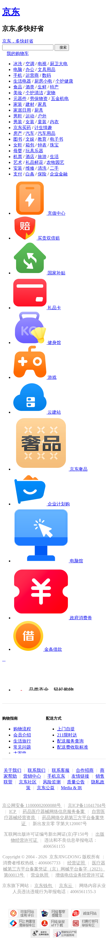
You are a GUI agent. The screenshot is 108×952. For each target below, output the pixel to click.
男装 (17, 121)
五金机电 (60, 98)
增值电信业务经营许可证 (79, 875)
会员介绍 (22, 735)
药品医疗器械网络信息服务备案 (54, 811)
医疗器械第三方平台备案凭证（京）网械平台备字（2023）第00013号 (54, 869)
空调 (29, 63)
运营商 (32, 75)
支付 (17, 174)
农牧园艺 (55, 162)
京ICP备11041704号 (87, 805)
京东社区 (28, 782)
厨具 (38, 110)
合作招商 (85, 770)
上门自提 (66, 729)
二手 (54, 168)
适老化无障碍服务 (40, 933)
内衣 (54, 121)
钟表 (42, 145)
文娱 (29, 139)
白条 (29, 174)
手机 (17, 75)
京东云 (66, 885)
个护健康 (64, 81)
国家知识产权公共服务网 (65, 933)
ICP (13, 811)
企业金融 (59, 174)
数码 (46, 75)
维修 (29, 168)
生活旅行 (22, 741)
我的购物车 (18, 53)
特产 (54, 87)
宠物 (51, 92)
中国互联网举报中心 (23, 923)
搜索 (62, 47)
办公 (29, 69)
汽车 (29, 133)
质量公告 (76, 782)
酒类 (29, 87)
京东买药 (22, 127)
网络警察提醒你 (54, 913)
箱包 (29, 145)
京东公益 (46, 787)
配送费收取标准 (72, 747)
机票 (17, 156)
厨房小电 (43, 81)
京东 (11, 12)
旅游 (42, 156)
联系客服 (61, 770)
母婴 (17, 150)
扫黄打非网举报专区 (85, 923)
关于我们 (12, 770)
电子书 (56, 139)
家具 (42, 104)
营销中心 (32, 776)
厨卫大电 (59, 63)
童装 (42, 121)
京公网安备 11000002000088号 (32, 805)
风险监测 (52, 782)
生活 (54, 156)
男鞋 (17, 116)
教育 (42, 139)
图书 (17, 139)
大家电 (20, 753)
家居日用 (22, 110)
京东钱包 (43, 885)
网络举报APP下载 (54, 923)
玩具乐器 (34, 150)
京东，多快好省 (17, 41)
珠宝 (54, 145)
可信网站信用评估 (23, 913)
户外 (42, 116)
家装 (17, 104)
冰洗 (17, 63)
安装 (17, 168)
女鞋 (17, 145)
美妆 (17, 92)
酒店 (29, 156)
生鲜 (42, 87)
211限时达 (67, 735)
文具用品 (46, 69)
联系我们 (36, 770)
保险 (42, 174)
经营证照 (76, 863)
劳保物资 (39, 98)
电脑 (17, 69)
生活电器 (22, 81)
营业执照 (40, 875)
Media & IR (71, 787)
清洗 (42, 168)
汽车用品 (46, 133)
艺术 (17, 162)
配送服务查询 (70, 741)
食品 (17, 87)
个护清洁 (34, 92)
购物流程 (22, 729)
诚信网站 (85, 913)
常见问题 (22, 747)
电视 (42, 63)
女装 (29, 121)
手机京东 (56, 776)
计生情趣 (43, 127)
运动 (29, 116)
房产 (17, 133)
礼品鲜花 (34, 162)
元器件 (20, 98)
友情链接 (80, 776)
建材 (29, 104)
